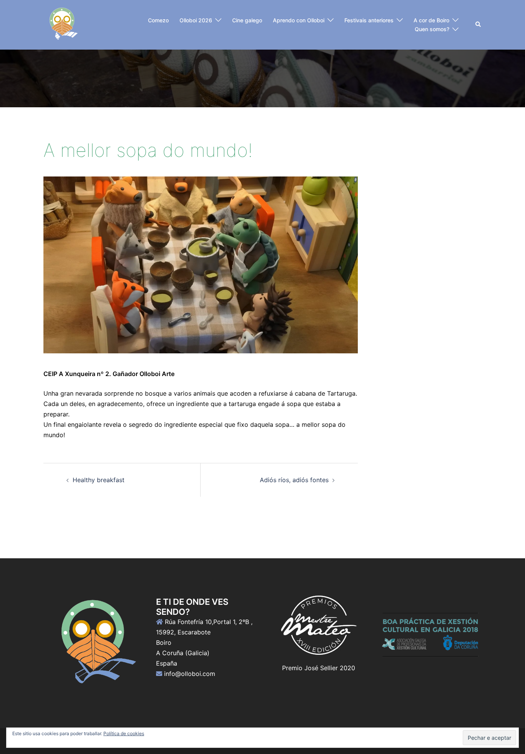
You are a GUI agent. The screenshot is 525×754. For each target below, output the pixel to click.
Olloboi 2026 (195, 20)
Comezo (158, 20)
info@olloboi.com (189, 673)
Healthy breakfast (99, 480)
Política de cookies (123, 733)
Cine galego (247, 20)
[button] (478, 25)
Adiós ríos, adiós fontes (294, 480)
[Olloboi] (62, 24)
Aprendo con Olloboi (298, 20)
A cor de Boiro (431, 20)
